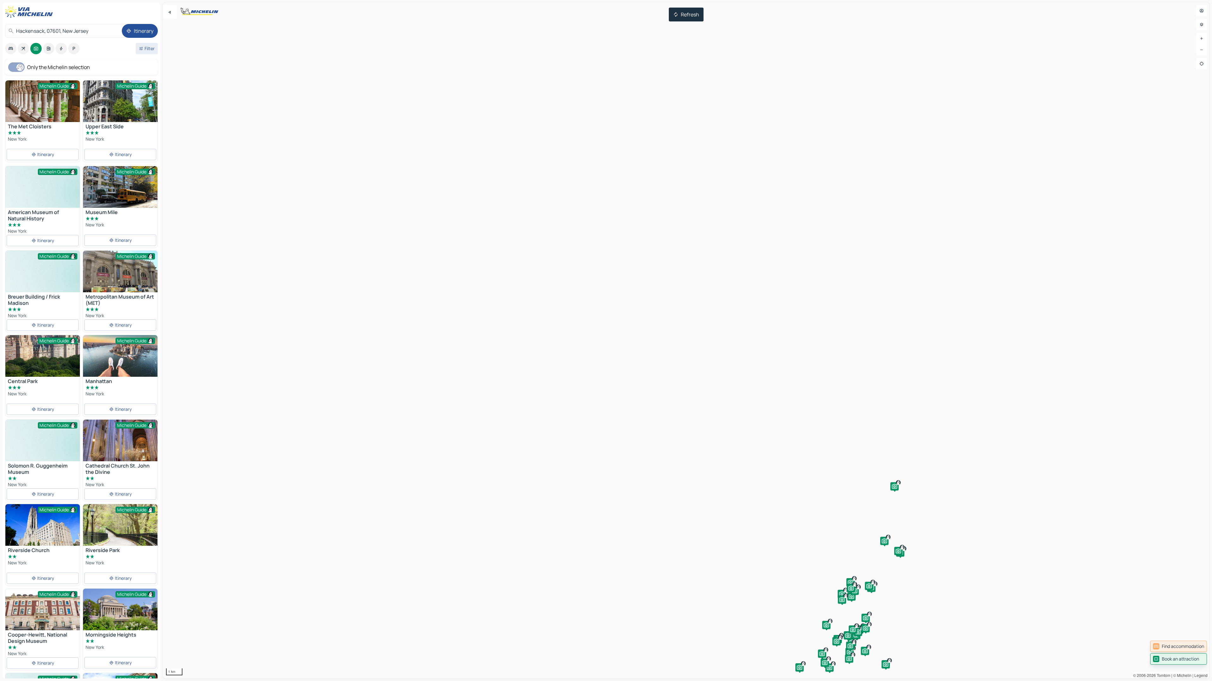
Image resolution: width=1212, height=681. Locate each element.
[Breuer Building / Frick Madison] (42, 278)
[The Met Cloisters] (42, 101)
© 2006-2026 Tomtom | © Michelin (1162, 675)
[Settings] (1201, 24)
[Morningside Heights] (120, 613)
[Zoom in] (1201, 38)
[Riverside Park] (120, 525)
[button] (894, 486)
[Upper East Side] (120, 108)
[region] (686, 340)
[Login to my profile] (1201, 10)
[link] (1178, 646)
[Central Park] (42, 356)
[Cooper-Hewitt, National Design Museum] (42, 613)
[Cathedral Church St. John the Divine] (120, 444)
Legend (1201, 675)
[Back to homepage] (30, 12)
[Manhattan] (120, 360)
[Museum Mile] (120, 187)
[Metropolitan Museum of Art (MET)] (120, 278)
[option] (10, 48)
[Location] (1201, 63)
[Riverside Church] (42, 529)
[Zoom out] (1201, 49)
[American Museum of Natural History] (42, 194)
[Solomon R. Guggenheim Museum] (42, 447)
